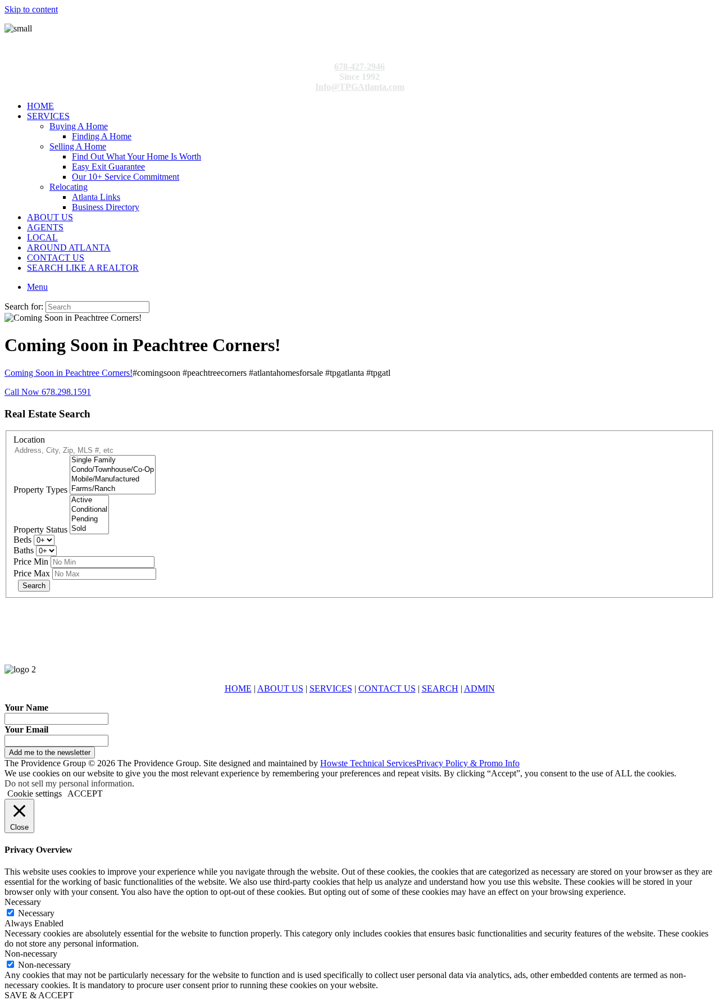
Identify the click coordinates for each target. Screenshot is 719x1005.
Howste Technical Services (368, 763)
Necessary (36, 913)
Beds (22, 539)
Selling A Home (77, 146)
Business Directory (105, 207)
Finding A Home (101, 136)
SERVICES (48, 116)
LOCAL (42, 237)
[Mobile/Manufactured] (112, 479)
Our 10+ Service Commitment (125, 176)
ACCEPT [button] (85, 793)
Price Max (31, 573)
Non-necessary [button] (30, 953)
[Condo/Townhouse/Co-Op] (112, 470)
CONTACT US (55, 257)
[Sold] (89, 529)
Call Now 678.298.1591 (47, 392)
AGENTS (45, 227)
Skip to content (31, 9)
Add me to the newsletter (49, 752)
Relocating (68, 187)
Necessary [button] (22, 902)
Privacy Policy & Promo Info (468, 763)
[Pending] (89, 519)
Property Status (40, 529)
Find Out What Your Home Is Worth (136, 156)
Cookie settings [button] (34, 793)
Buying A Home (78, 126)
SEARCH (440, 688)
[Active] (89, 500)
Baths (23, 550)
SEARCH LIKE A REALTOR (83, 267)
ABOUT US (50, 217)
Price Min (30, 561)
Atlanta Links (96, 197)
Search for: (23, 306)
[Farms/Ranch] (112, 489)
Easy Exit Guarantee (108, 166)
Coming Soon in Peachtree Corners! (68, 373)
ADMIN (479, 688)
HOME (40, 106)
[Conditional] (89, 510)
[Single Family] (112, 460)
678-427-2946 (359, 66)
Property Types (40, 489)
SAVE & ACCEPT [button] (39, 995)
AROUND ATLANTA (69, 247)
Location (29, 439)
